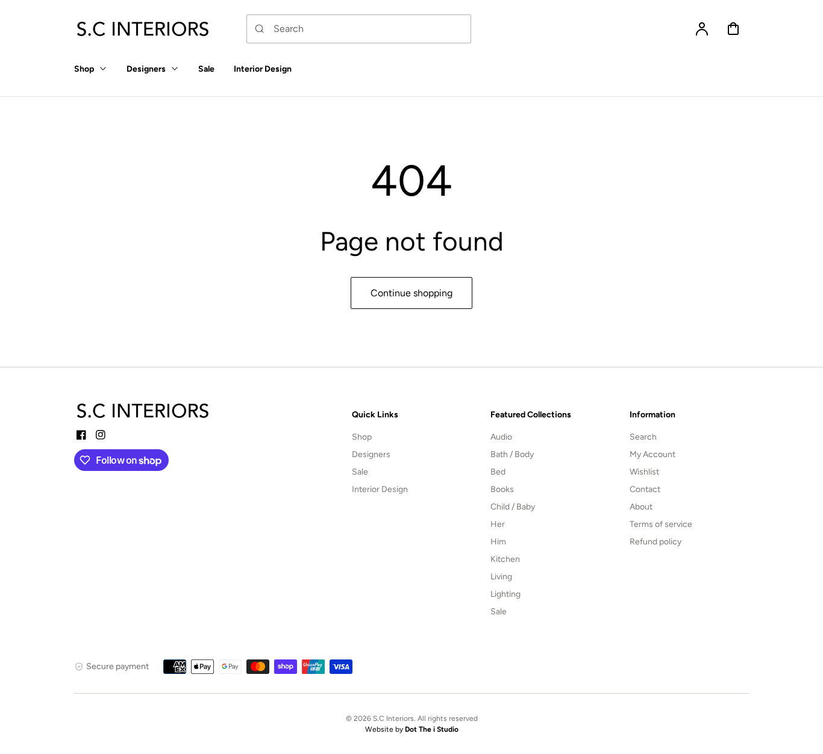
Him (498, 542)
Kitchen (505, 559)
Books (502, 489)
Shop (362, 437)
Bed (497, 472)
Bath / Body (512, 454)
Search (643, 437)
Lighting (505, 594)
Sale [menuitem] (206, 69)
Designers (371, 454)
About (641, 507)
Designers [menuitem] (146, 69)
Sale (360, 472)
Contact (645, 489)
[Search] (259, 29)
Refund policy (655, 542)
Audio (501, 437)
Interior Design (380, 489)
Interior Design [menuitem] (263, 69)
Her (497, 524)
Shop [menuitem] (84, 69)
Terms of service (661, 524)
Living (501, 577)
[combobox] (358, 28)
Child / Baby (512, 507)
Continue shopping (411, 293)
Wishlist (644, 472)
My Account (652, 454)
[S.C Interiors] (143, 410)
